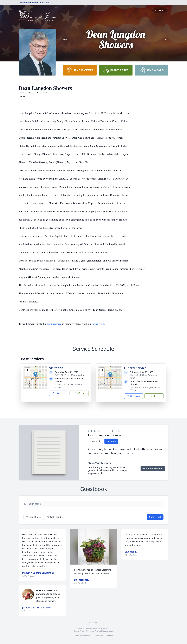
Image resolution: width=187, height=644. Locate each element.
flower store (98, 323)
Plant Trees (79, 393)
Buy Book (111, 441)
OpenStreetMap (96, 635)
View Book (95, 441)
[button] (35, 375)
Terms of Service (101, 631)
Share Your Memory (152, 468)
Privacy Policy (85, 631)
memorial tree (54, 323)
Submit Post (155, 517)
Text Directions (59, 393)
